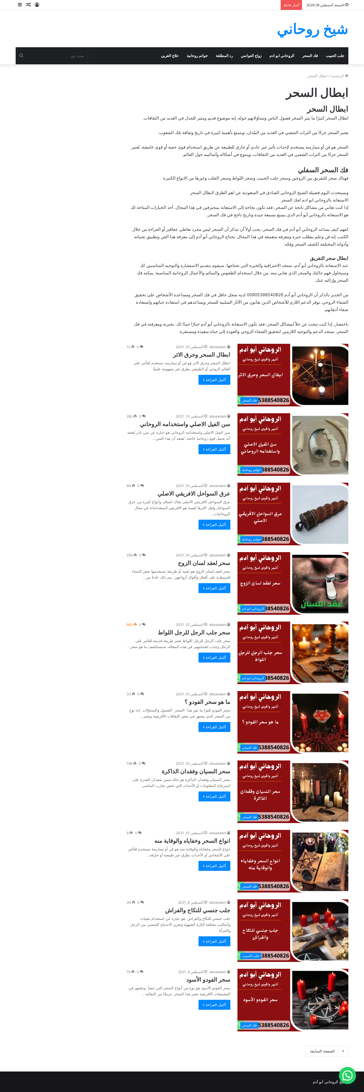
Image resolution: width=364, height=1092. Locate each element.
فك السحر (310, 56)
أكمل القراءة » (214, 379)
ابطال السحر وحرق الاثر (201, 354)
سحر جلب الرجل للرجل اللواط (194, 632)
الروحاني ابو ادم (282, 56)
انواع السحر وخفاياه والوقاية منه (192, 840)
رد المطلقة (224, 56)
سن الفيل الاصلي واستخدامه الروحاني (185, 424)
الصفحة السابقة (322, 1051)
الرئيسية (338, 75)
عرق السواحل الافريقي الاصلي (194, 493)
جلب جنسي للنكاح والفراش (197, 910)
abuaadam (217, 347)
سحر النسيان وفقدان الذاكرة (196, 771)
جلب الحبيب (335, 56)
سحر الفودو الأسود (208, 979)
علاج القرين (170, 56)
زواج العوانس (251, 56)
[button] (347, 1075)
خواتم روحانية (197, 56)
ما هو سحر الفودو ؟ (207, 701)
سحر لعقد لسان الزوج (204, 563)
